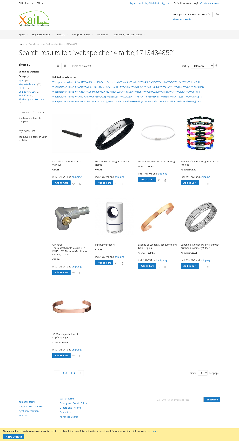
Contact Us (65, 412)
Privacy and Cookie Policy (73, 403)
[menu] (119, 34)
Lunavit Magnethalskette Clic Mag (156, 161)
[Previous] (57, 373)
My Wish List (152, 3)
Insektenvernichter (105, 244)
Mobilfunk (26, 95)
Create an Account (210, 3)
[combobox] (192, 14)
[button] (26, 3)
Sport (24, 80)
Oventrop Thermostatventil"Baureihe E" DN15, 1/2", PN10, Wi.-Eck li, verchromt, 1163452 (69, 249)
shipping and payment (31, 406)
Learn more (152, 431)
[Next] (81, 373)
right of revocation (29, 410)
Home (21, 44)
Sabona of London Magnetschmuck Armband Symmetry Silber (200, 246)
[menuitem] (22, 34)
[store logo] (34, 18)
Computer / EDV (29, 91)
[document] (119, 434)
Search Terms (67, 398)
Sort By (185, 65)
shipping (77, 176)
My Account (136, 3)
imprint (23, 415)
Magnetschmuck (30, 84)
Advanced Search (181, 19)
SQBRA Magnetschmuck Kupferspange (65, 336)
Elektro (24, 88)
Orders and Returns (70, 407)
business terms (27, 401)
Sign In (165, 3)
